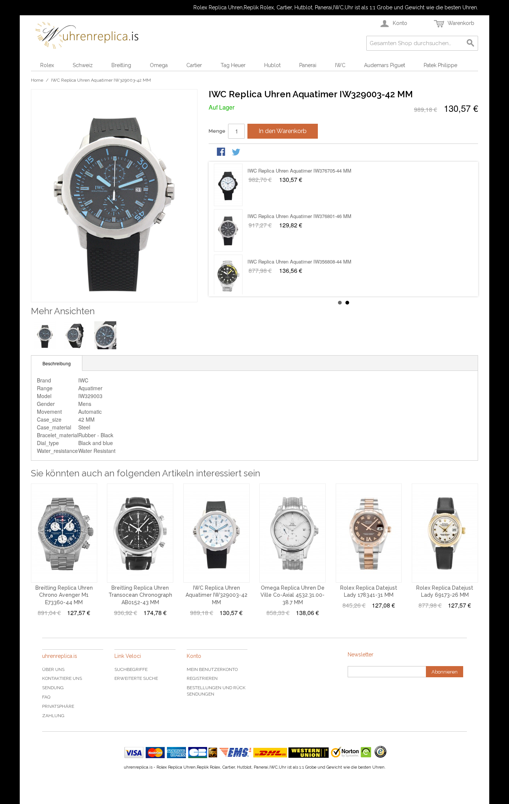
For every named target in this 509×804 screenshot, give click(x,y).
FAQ (46, 697)
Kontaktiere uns (62, 678)
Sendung (53, 687)
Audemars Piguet (384, 65)
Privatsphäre (58, 706)
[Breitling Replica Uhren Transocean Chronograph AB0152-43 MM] (140, 533)
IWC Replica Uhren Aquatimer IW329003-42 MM (216, 595)
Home (37, 80)
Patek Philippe (440, 65)
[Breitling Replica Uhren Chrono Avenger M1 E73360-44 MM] (64, 533)
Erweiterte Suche (136, 678)
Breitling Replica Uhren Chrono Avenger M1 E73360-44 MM (64, 595)
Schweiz (83, 65)
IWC (340, 65)
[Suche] (470, 43)
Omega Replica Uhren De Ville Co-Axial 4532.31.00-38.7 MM (292, 595)
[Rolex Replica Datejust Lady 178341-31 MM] (369, 533)
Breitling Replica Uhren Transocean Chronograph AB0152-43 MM (140, 595)
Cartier (194, 65)
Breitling (121, 65)
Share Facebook (222, 152)
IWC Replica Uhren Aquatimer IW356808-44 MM (299, 170)
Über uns (53, 669)
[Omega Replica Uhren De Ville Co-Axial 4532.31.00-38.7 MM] (292, 533)
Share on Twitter (236, 152)
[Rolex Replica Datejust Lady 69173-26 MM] (445, 533)
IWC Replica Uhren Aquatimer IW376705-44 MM (299, 216)
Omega (159, 65)
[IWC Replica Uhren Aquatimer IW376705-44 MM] (228, 230)
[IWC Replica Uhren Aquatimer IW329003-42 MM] (216, 533)
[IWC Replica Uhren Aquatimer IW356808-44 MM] (228, 185)
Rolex (47, 65)
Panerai (307, 65)
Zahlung (53, 715)
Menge (217, 131)
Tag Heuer (233, 65)
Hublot (272, 65)
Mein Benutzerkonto (212, 669)
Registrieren (202, 678)
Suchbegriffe (131, 669)
